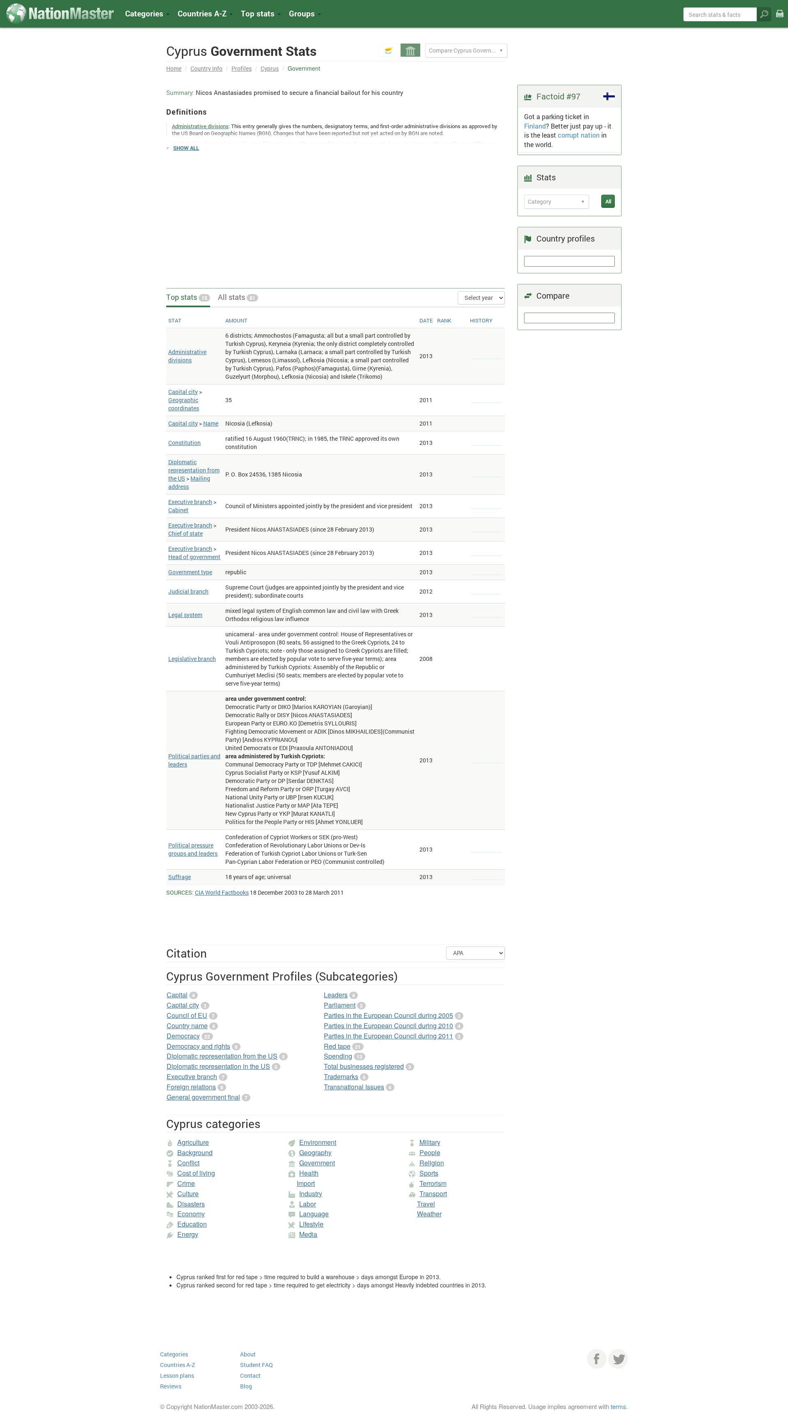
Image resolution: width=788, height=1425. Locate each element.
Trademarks (341, 1076)
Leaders (336, 994)
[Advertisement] (335, 216)
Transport (433, 1193)
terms (618, 1406)
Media (308, 1234)
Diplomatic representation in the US (218, 1066)
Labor (307, 1204)
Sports (428, 1173)
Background (195, 1152)
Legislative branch (192, 659)
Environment (317, 1142)
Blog (246, 1386)
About (248, 1354)
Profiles (241, 68)
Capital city (183, 392)
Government (317, 1162)
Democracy (183, 1036)
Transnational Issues (354, 1086)
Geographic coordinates (183, 404)
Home (173, 68)
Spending (338, 1056)
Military (429, 1142)
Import (306, 1183)
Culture (188, 1193)
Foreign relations (191, 1086)
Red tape (337, 1046)
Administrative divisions (187, 356)
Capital (177, 994)
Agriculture (193, 1142)
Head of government (194, 557)
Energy (187, 1234)
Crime (186, 1183)
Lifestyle (311, 1224)
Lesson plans (177, 1375)
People (429, 1152)
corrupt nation (579, 135)
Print (780, 19)
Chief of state (185, 533)
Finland (535, 126)
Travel (426, 1204)
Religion (431, 1162)
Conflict (188, 1162)
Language (314, 1213)
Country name (187, 1025)
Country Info (206, 68)
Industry (310, 1193)
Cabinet (178, 510)
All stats (236, 297)
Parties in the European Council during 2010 (388, 1025)
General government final (203, 1097)
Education (192, 1224)
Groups (303, 13)
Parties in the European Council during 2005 (388, 1015)
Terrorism (433, 1183)
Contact (250, 1375)
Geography (315, 1152)
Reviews (170, 1386)
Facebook (597, 1359)
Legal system (185, 615)
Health (308, 1173)
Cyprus (270, 68)
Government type (190, 572)
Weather (429, 1213)
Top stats (186, 297)
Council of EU (187, 1015)
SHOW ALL (186, 148)
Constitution (184, 443)
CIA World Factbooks (222, 892)
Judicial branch (188, 591)
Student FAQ (256, 1365)
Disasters (191, 1204)
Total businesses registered (364, 1066)
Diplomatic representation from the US (194, 470)
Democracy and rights (198, 1046)
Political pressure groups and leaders (193, 849)
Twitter (618, 1359)
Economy (191, 1213)
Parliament (339, 1005)
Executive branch (190, 502)
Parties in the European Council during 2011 (388, 1036)
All (608, 201)
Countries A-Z (177, 1365)
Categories (145, 13)
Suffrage (179, 877)
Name (210, 423)
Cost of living (196, 1173)
